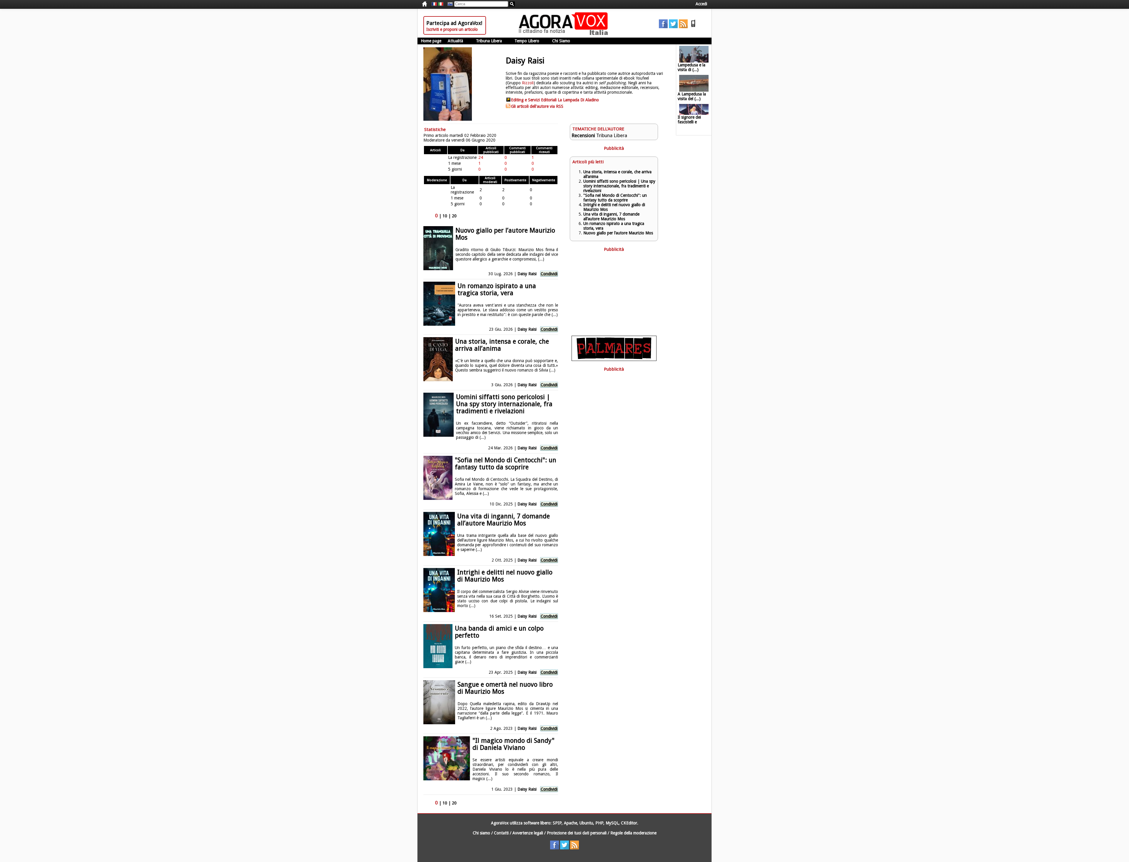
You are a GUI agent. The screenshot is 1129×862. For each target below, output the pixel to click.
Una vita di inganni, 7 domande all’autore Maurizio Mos (503, 520)
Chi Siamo (561, 40)
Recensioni (583, 135)
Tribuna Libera (489, 40)
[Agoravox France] (434, 4)
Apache (570, 823)
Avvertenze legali (527, 833)
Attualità (455, 40)
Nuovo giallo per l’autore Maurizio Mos (505, 234)
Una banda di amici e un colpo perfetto (499, 632)
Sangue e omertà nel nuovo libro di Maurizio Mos (505, 688)
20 (454, 216)
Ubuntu (586, 823)
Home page (431, 40)
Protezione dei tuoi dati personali (577, 833)
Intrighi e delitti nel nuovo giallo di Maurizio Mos (504, 576)
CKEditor (629, 823)
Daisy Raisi (527, 273)
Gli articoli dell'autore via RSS (537, 106)
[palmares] (614, 359)
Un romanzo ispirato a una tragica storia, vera (496, 289)
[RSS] (683, 26)
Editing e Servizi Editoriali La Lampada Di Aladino (555, 100)
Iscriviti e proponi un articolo (452, 29)
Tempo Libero (527, 40)
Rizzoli (528, 82)
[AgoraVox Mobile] (693, 26)
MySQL (612, 823)
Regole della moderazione (633, 833)
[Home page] (565, 33)
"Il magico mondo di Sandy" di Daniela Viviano (513, 744)
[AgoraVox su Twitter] (673, 26)
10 (444, 216)
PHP (599, 823)
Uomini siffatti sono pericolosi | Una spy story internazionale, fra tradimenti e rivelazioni (504, 404)
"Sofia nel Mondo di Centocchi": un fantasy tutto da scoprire (505, 463)
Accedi (701, 3)
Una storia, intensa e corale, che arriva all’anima (502, 345)
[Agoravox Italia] (440, 4)
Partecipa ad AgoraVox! (454, 23)
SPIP (557, 823)
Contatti (501, 833)
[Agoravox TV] (449, 4)
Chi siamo (481, 833)
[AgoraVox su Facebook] (663, 26)
